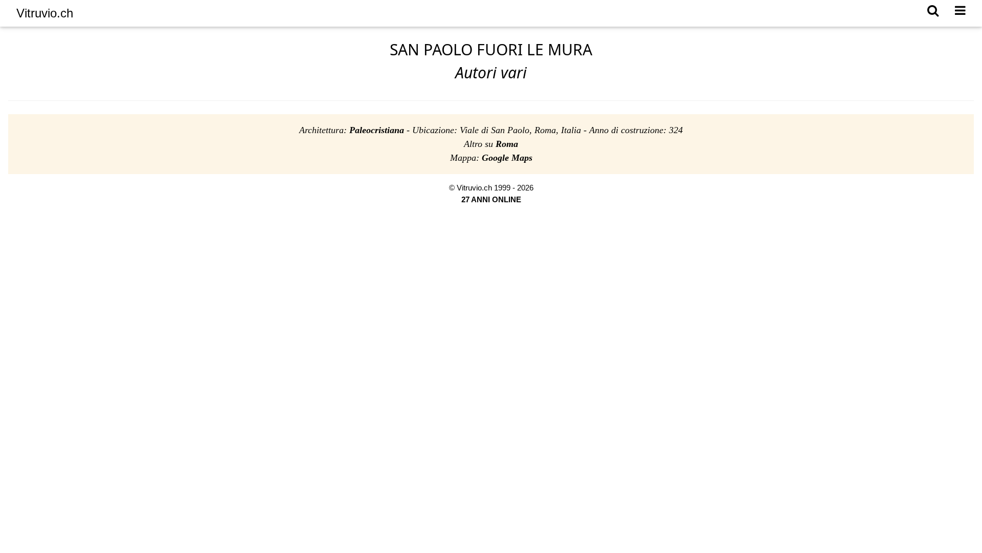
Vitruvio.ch (44, 13)
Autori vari (491, 72)
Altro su (491, 144)
